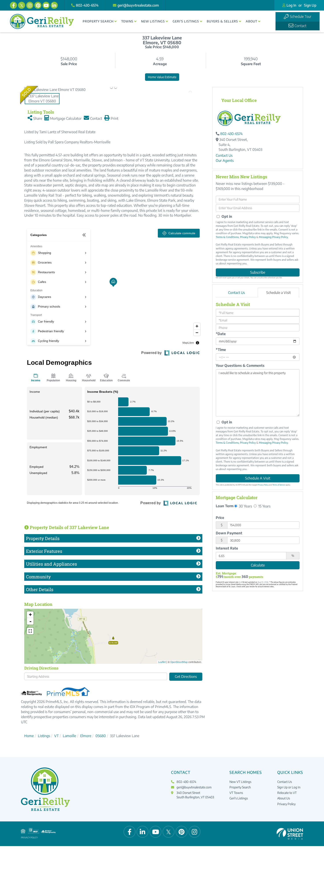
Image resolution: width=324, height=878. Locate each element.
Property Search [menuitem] (98, 21)
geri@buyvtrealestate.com (138, 5)
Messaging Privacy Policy (273, 237)
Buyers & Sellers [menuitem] (222, 21)
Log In (291, 5)
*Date (221, 334)
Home (29, 736)
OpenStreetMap (179, 661)
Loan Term (224, 506)
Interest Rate (227, 548)
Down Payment (229, 533)
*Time (221, 349)
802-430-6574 (87, 5)
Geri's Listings (238, 798)
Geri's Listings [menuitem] (186, 21)
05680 (100, 736)
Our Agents (225, 160)
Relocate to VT (287, 793)
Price (220, 517)
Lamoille (69, 736)
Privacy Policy (248, 237)
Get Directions (186, 676)
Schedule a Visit (278, 292)
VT (56, 736)
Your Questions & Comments (240, 365)
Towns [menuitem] (127, 21)
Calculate (258, 565)
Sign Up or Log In (288, 787)
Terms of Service (278, 485)
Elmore (85, 736)
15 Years (263, 506)
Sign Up (310, 5)
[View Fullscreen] (30, 631)
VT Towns (236, 793)
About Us (283, 798)
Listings (44, 736)
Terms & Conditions (227, 237)
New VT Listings (240, 782)
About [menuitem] (251, 21)
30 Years (245, 506)
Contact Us (224, 155)
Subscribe (257, 272)
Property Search (240, 787)
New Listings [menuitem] (153, 21)
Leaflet (162, 661)
